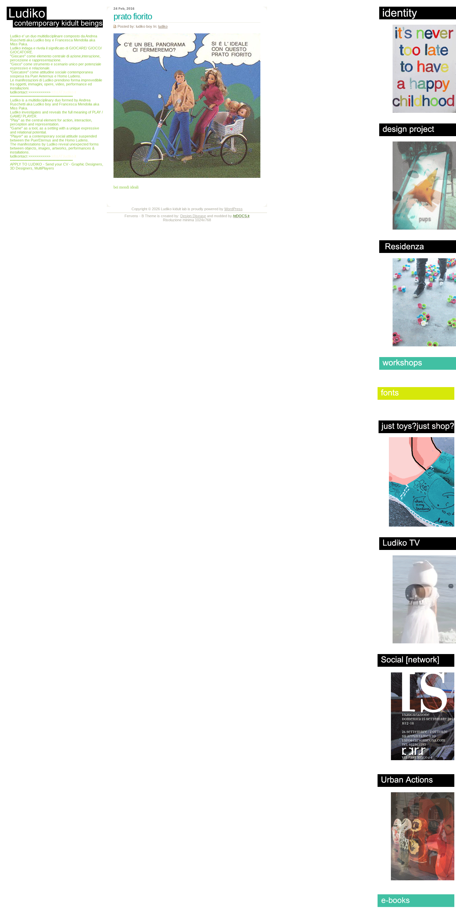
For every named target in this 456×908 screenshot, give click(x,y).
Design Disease (193, 216)
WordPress (233, 209)
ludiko (163, 26)
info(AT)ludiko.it (63, 92)
